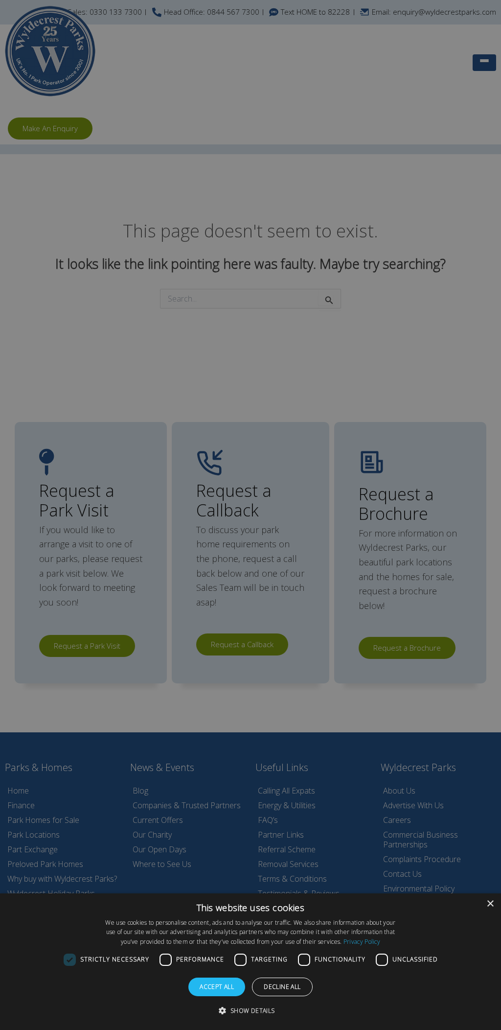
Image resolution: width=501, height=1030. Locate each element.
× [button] (490, 904)
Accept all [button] (217, 987)
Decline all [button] (282, 987)
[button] (250, 1011)
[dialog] (250, 961)
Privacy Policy (361, 941)
